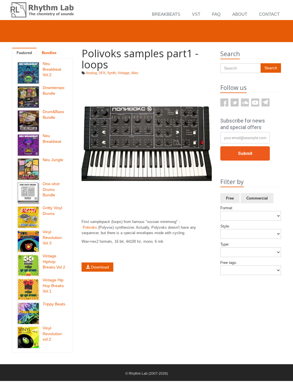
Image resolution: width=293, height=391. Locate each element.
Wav (134, 73)
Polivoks (90, 227)
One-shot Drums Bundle (51, 189)
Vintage (124, 73)
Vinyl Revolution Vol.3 (52, 237)
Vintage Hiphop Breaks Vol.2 (54, 261)
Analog (91, 73)
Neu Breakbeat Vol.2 (52, 69)
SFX (102, 73)
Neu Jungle (53, 159)
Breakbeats (166, 14)
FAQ (216, 14)
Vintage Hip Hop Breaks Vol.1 (53, 285)
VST (196, 14)
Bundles (49, 53)
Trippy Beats (54, 304)
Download (99, 267)
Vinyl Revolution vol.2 (52, 333)
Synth (111, 73)
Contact (269, 14)
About (239, 14)
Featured (24, 53)
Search (270, 68)
